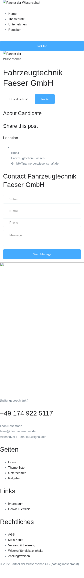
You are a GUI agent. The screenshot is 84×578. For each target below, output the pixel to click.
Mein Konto (15, 539)
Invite (45, 99)
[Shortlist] (57, 99)
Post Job (42, 46)
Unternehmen (17, 24)
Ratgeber (14, 29)
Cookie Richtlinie (19, 509)
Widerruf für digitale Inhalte (25, 550)
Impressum (15, 503)
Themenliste (16, 19)
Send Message (42, 254)
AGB (11, 534)
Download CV (18, 99)
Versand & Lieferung (21, 545)
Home (12, 13)
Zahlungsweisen (19, 556)
